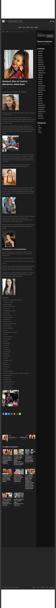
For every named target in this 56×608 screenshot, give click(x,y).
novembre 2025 (41, 68)
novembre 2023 (41, 107)
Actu (24, 27)
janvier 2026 (41, 64)
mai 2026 (40, 55)
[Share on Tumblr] (12, 414)
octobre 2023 (41, 109)
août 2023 (40, 113)
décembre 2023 (41, 105)
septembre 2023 (41, 111)
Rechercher (39, 33)
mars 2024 (40, 103)
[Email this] (20, 414)
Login (52, 21)
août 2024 (40, 92)
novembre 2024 (41, 85)
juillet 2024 (40, 94)
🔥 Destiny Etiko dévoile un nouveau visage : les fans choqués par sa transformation (18, 478)
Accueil (20, 27)
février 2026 (40, 62)
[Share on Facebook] (3, 414)
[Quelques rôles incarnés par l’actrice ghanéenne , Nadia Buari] (27, 437)
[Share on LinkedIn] (9, 414)
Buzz (32, 27)
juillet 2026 (40, 51)
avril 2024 (40, 100)
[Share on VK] (17, 414)
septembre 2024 (41, 90)
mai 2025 (40, 81)
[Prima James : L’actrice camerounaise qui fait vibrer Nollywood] (10, 438)
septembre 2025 (41, 72)
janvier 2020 (41, 118)
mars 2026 (40, 59)
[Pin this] (14, 414)
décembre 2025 (41, 66)
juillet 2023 (40, 115)
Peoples (36, 27)
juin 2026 (40, 53)
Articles (28, 27)
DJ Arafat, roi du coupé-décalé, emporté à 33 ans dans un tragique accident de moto (29, 458)
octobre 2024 (41, 87)
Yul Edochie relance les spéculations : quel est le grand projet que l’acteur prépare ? (7, 478)
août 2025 (40, 75)
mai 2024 (40, 98)
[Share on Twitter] (6, 414)
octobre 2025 (41, 70)
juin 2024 (40, 96)
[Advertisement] (28, 9)
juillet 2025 (40, 77)
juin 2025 (40, 79)
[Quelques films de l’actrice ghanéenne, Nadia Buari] (7, 452)
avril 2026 (40, 57)
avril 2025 (40, 83)
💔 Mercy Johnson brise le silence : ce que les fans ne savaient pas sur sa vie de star (6, 502)
